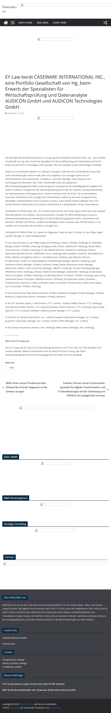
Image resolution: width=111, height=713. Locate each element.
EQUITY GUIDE (25, 22)
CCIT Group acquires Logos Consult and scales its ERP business (33, 684)
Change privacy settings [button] (13, 659)
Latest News (59, 22)
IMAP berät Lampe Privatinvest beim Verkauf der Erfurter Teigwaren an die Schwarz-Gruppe (26, 387)
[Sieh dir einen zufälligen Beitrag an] (105, 22)
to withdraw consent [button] (12, 666)
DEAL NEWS (42, 22)
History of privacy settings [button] (14, 663)
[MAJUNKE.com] (5, 22)
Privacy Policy (8, 643)
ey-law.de (77, 354)
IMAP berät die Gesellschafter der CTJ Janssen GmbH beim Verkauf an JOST (39, 690)
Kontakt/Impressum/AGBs (14, 637)
